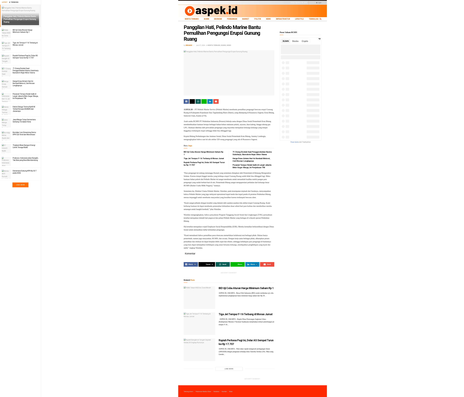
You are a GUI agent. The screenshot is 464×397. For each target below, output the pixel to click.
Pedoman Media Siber (203, 391)
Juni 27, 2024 (200, 45)
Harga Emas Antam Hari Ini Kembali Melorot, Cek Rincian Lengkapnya (24, 83)
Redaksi (216, 391)
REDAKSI (189, 45)
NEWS (236, 3)
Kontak (224, 391)
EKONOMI (206, 3)
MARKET (223, 3)
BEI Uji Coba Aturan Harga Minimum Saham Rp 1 (246, 288)
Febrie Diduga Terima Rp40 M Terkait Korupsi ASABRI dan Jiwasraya (24, 109)
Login (319, 3)
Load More (20, 185)
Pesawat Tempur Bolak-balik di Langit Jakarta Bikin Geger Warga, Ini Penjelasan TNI (25, 96)
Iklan (230, 391)
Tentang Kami (188, 391)
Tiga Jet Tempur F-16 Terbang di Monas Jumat (204, 158)
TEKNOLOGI (264, 3)
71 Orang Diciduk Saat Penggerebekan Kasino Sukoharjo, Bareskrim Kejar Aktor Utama (26, 70)
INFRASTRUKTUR (244, 3)
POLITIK (229, 3)
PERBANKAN (214, 3)
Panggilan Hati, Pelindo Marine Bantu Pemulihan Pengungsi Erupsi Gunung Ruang (20, 19)
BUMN (199, 3)
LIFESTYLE (255, 3)
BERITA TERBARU (190, 3)
